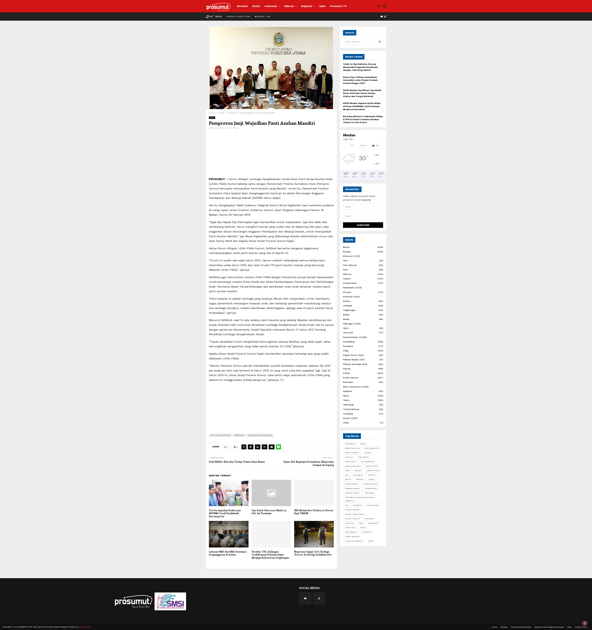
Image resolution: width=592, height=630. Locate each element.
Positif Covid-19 (352, 519)
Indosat (358, 470)
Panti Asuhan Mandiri (220, 435)
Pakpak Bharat (351, 484)
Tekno (346, 400)
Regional (306, 6)
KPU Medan (358, 475)
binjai (362, 444)
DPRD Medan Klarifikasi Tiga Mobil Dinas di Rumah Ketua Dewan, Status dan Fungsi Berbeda (362, 93)
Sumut (363, 527)
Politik (346, 373)
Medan (348, 479)
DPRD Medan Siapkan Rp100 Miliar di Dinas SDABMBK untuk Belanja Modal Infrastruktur (362, 106)
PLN (346, 505)
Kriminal (347, 296)
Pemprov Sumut (352, 493)
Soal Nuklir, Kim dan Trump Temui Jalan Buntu (237, 461)
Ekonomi (348, 256)
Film (345, 260)
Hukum (347, 278)
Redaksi (504, 627)
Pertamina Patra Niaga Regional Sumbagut (360, 499)
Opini (322, 6)
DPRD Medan (363, 457)
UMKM (370, 541)
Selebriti (347, 391)
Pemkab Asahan (370, 484)
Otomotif (348, 332)
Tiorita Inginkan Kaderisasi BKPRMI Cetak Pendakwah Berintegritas (225, 513)
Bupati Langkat (352, 453)
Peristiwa (348, 346)
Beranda (242, 6)
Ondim (371, 479)
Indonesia (271, 6)
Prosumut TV (338, 6)
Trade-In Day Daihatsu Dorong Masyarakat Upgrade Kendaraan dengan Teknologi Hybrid (360, 67)
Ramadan (348, 382)
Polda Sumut (373, 505)
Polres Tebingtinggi (354, 514)
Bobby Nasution (352, 448)
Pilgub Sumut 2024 (353, 355)
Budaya (347, 251)
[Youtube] (305, 598)
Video (346, 422)
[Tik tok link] (385, 16)
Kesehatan (348, 287)
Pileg (345, 350)
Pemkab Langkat (352, 488)
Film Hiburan (350, 265)
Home (494, 627)
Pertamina (369, 493)
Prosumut (369, 519)
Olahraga (348, 323)
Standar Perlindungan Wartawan (549, 627)
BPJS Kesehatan (372, 448)
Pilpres (346, 368)
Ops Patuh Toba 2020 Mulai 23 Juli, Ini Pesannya (269, 512)
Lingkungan (349, 310)
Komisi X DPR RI (373, 470)
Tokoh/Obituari (351, 409)
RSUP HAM (349, 523)
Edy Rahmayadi (367, 461)
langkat (372, 475)
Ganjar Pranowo (353, 466)
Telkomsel (367, 532)
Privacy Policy (581, 627)
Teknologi (348, 404)
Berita (256, 6)
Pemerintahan (350, 337)
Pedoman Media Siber (521, 627)
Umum (212, 117)
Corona (367, 453)
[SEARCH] (379, 42)
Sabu (361, 523)
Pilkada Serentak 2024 (355, 364)
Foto (345, 269)
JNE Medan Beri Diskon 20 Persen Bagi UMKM (313, 512)
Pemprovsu (239, 435)
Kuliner (347, 301)
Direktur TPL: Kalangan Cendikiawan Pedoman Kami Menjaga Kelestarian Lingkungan (270, 554)
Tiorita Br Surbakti (354, 541)
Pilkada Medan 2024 (354, 359)
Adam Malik (350, 444)
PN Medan (357, 505)
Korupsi (347, 292)
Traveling (348, 413)
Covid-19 (349, 457)
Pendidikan (349, 341)
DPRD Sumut (350, 461)
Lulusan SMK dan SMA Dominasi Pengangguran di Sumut (228, 553)
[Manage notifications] (584, 623)
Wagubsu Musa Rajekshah (260, 435)
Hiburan (289, 6)
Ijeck (347, 470)
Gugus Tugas (372, 466)
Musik (346, 319)
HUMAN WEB (85, 627)
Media (346, 314)
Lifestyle (347, 305)
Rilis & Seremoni (352, 386)
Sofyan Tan (350, 527)
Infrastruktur (350, 283)
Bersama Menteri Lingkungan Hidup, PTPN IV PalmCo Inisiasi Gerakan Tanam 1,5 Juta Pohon (363, 119)
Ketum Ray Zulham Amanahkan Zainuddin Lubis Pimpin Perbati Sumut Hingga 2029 (360, 80)
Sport (346, 395)
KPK (346, 475)
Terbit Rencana (352, 536)
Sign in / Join (263, 16)
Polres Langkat (352, 510)
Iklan (569, 627)
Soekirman (373, 523)
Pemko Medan (371, 488)
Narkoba (360, 479)
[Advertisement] (271, 155)
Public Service (350, 377)
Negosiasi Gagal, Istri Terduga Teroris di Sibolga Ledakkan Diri (313, 553)
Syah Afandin (351, 532)
